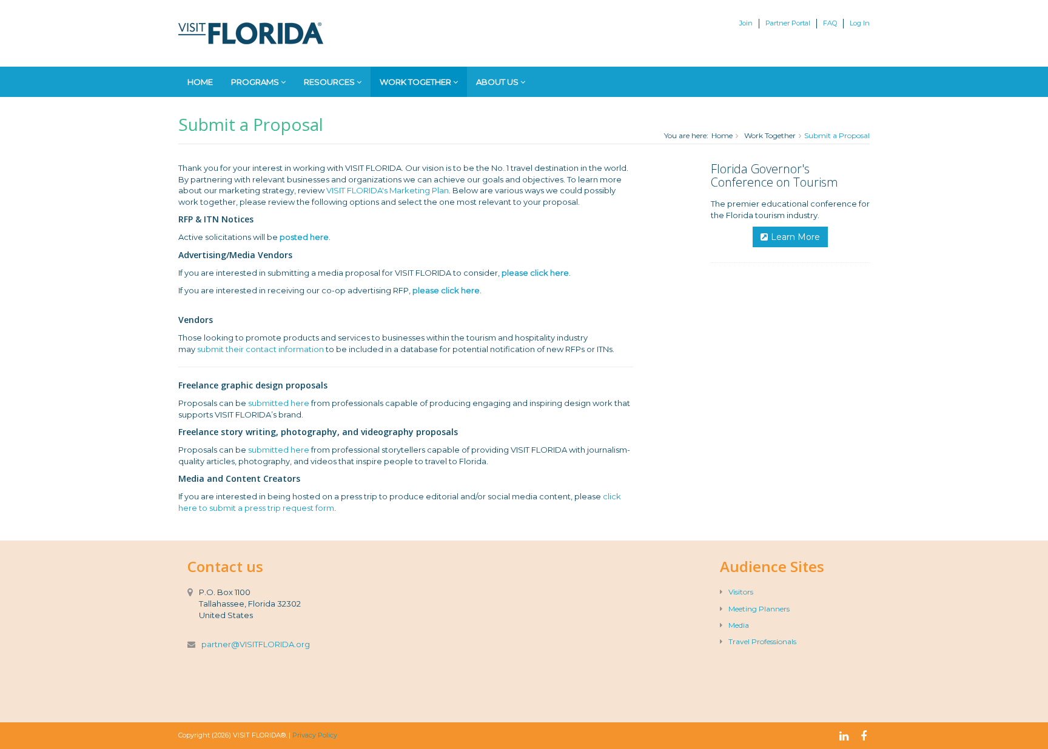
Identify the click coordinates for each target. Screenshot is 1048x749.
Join (746, 23)
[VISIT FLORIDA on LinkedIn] (844, 736)
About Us (498, 82)
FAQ (830, 23)
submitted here (278, 403)
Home (200, 82)
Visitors (740, 591)
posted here (304, 237)
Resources (330, 82)
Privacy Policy (314, 735)
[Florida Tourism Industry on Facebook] (864, 736)
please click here (535, 273)
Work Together (416, 82)
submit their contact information (260, 349)
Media (738, 625)
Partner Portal (787, 23)
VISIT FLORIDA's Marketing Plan (387, 190)
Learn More (795, 236)
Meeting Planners (759, 608)
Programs (256, 82)
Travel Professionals (762, 641)
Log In (860, 23)
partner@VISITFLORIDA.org (255, 644)
